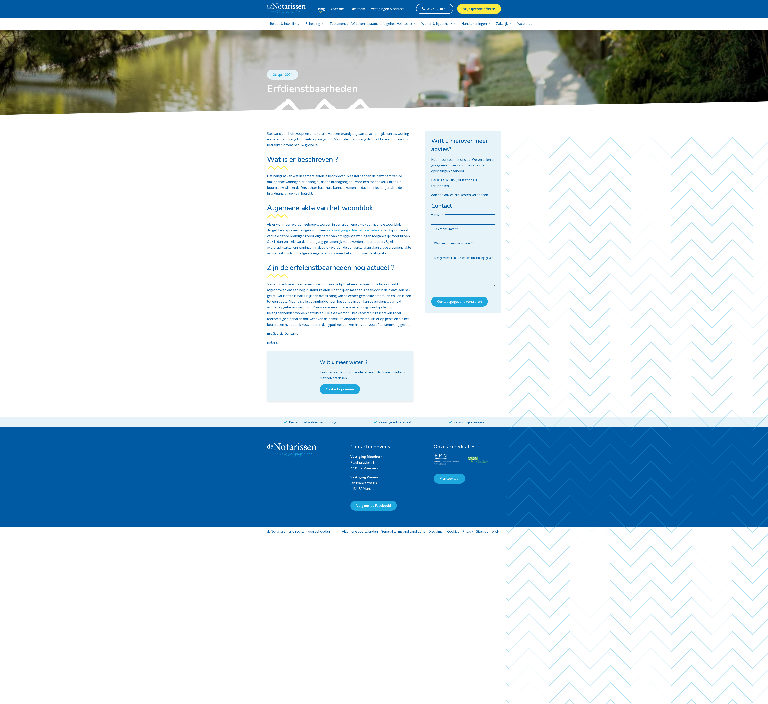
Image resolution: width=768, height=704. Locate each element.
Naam (439, 214)
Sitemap (482, 531)
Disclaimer (436, 531)
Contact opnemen (340, 389)
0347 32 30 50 (437, 9)
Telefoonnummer (446, 229)
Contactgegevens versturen (459, 301)
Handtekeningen (474, 23)
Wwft (495, 531)
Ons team (358, 9)
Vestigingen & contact (387, 9)
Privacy (467, 531)
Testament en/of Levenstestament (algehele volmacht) (371, 23)
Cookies (453, 531)
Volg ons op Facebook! (373, 505)
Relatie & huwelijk (283, 23)
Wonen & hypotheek (436, 23)
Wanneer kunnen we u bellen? (453, 243)
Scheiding (313, 23)
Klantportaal (449, 478)
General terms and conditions (403, 531)
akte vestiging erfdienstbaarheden (353, 230)
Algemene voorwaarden (360, 531)
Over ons (338, 9)
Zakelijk (502, 23)
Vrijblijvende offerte (479, 9)
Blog (321, 9)
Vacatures (524, 23)
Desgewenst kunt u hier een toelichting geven (463, 257)
